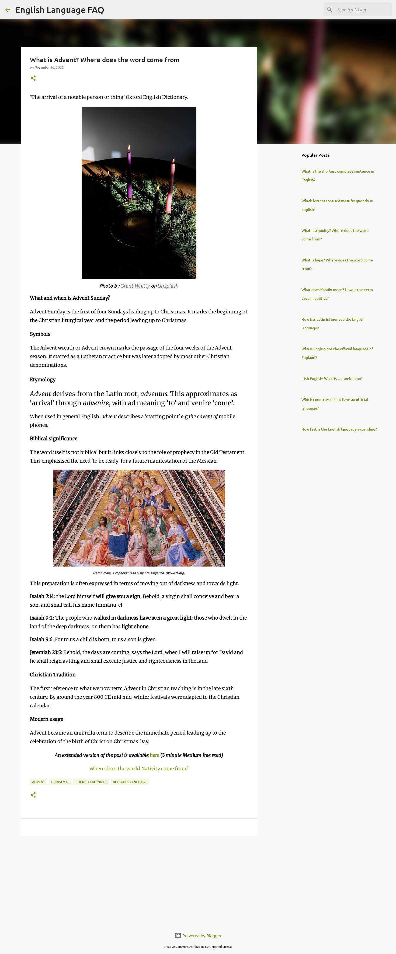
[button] (33, 78)
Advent (38, 782)
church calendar (91, 782)
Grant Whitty (135, 286)
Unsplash (168, 286)
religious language (130, 782)
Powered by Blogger (201, 935)
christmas (60, 782)
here (154, 755)
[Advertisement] (139, 881)
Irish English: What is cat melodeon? (332, 378)
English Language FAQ (59, 9)
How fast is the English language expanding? (339, 429)
